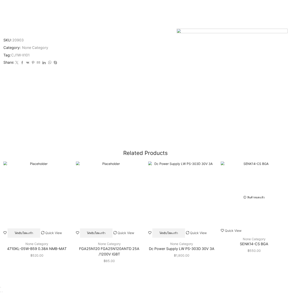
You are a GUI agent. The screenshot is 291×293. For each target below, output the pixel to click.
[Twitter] (17, 63)
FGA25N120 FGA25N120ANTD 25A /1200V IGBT (109, 251)
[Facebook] (22, 63)
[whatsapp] (50, 63)
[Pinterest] (33, 63)
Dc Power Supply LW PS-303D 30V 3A (181, 249)
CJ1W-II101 (20, 55)
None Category (153, 8)
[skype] (55, 63)
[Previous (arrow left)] (0, 291)
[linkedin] (44, 63)
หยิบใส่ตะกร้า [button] (25, 233)
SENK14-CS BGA (254, 244)
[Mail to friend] (38, 63)
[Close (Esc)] (0, 287)
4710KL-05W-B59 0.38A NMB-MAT (37, 249)
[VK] (27, 63)
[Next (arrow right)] (2, 291)
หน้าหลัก (132, 8)
